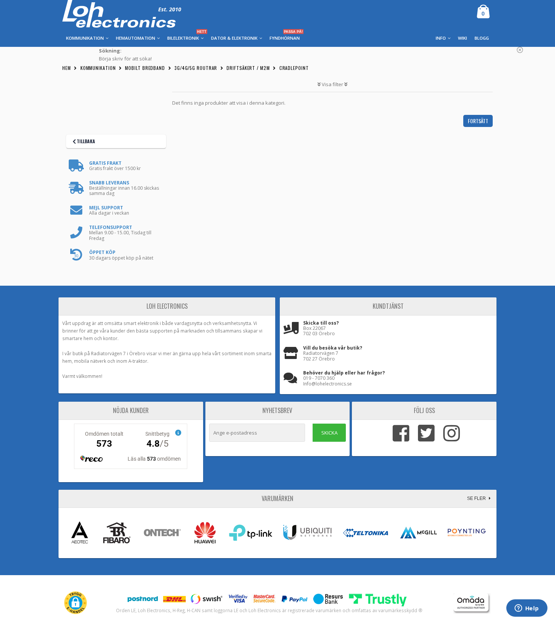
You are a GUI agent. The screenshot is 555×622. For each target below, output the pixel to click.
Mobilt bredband (145, 68)
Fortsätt (478, 121)
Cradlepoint (294, 68)
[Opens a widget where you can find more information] (526, 608)
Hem (66, 68)
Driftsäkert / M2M (248, 68)
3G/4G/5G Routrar (195, 68)
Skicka (329, 432)
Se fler (477, 498)
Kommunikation (98, 68)
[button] (75, 602)
